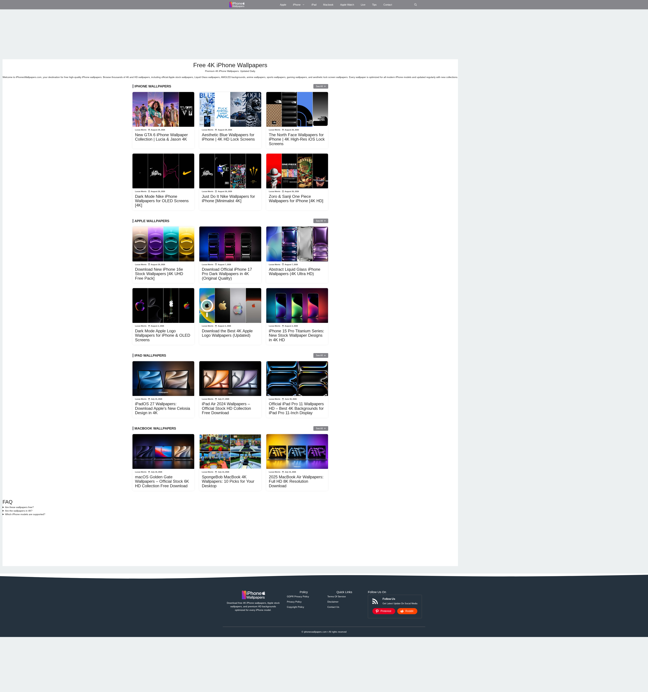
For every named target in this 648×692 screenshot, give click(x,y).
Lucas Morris (140, 130)
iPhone (297, 4)
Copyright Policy (295, 607)
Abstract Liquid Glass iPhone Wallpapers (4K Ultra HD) (294, 271)
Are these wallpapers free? (19, 507)
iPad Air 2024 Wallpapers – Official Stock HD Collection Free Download (226, 408)
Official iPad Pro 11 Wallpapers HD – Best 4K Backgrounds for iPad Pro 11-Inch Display (296, 408)
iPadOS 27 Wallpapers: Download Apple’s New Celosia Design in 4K (162, 408)
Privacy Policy (294, 601)
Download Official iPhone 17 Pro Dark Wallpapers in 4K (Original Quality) (227, 274)
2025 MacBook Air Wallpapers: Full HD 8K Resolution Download (296, 481)
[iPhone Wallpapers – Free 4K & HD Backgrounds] (237, 4)
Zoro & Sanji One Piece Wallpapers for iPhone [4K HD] (296, 198)
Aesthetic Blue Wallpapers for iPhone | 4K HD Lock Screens (228, 136)
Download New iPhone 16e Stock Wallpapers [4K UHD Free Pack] (159, 274)
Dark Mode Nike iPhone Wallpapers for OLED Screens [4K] (162, 201)
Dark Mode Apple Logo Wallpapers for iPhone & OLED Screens (162, 335)
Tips (374, 4)
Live (363, 4)
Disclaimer (333, 601)
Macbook (328, 4)
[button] (415, 4)
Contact (387, 4)
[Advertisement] (104, 34)
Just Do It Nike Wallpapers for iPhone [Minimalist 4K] (228, 198)
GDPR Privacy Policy (298, 596)
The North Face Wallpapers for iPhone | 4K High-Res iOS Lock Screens (297, 139)
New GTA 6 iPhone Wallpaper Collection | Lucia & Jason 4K (161, 136)
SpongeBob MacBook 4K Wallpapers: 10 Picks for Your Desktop (228, 481)
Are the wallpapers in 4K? (18, 510)
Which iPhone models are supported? (25, 514)
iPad (314, 4)
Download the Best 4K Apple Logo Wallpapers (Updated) (227, 333)
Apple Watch (347, 4)
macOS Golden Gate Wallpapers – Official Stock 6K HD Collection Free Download (162, 481)
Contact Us (333, 607)
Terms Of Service (336, 596)
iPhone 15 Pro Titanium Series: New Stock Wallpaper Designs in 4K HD (296, 335)
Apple (283, 4)
